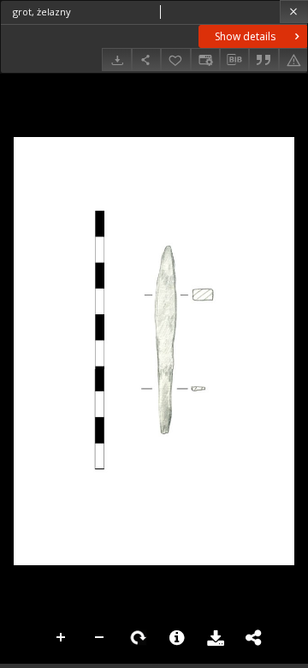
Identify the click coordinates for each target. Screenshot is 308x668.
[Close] (294, 11)
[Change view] (205, 59)
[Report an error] (293, 59)
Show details (245, 36)
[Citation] (263, 59)
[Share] (146, 59)
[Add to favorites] (175, 59)
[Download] (116, 59)
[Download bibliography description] (234, 60)
